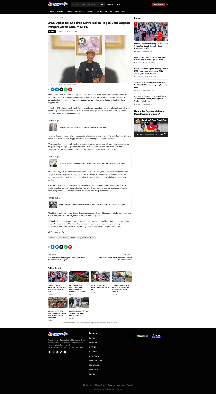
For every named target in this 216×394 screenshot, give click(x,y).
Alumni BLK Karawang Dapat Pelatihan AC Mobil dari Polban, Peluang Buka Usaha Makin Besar (150, 98)
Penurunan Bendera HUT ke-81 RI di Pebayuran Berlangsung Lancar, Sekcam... (121, 288)
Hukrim (99, 11)
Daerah (69, 11)
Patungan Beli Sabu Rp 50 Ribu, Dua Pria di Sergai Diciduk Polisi (82, 127)
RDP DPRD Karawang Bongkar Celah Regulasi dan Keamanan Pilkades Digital (66, 258)
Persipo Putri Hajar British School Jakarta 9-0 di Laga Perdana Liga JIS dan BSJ (151, 58)
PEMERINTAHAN (95, 361)
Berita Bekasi (62, 238)
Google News (158, 4)
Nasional (60, 11)
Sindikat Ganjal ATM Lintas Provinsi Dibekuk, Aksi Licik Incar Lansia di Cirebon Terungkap (92, 204)
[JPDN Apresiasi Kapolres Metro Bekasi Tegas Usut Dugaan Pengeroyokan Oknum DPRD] (90, 82)
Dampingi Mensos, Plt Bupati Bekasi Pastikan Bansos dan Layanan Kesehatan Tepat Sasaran (93, 163)
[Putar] (137, 134)
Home (52, 11)
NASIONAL (137, 63)
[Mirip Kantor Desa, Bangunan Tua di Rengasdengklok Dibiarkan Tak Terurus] (79, 282)
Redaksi (130, 385)
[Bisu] (161, 134)
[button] (70, 89)
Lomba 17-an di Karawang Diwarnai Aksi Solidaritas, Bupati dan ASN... (57, 288)
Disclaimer (87, 385)
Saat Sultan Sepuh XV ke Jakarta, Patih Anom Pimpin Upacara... (78, 313)
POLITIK (92, 374)
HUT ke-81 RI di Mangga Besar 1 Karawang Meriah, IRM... (100, 287)
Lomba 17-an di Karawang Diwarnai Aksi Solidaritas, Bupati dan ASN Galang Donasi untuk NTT (151, 45)
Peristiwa (90, 11)
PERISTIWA (93, 370)
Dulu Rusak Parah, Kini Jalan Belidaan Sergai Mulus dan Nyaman (115, 258)
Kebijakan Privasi (99, 385)
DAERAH (50, 294)
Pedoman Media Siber (116, 385)
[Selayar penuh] (165, 134)
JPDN (73, 238)
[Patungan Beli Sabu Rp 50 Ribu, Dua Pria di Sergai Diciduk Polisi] (53, 131)
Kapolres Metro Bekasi (86, 238)
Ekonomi (108, 11)
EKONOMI (137, 90)
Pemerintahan (120, 11)
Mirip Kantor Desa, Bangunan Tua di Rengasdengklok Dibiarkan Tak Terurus (77, 288)
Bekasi (52, 238)
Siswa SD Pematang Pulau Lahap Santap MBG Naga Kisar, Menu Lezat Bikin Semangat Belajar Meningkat (151, 71)
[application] (151, 127)
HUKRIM (92, 347)
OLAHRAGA (94, 356)
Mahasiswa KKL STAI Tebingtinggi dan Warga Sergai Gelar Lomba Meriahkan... (57, 314)
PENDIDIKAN (138, 76)
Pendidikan (79, 11)
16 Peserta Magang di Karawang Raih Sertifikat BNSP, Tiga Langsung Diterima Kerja (150, 84)
